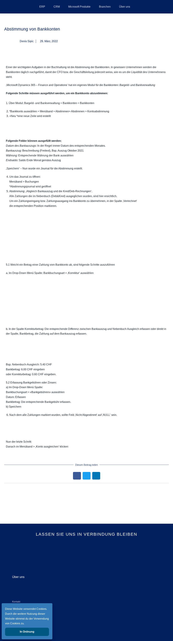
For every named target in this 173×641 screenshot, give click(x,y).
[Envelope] (98, 553)
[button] (77, 476)
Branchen (105, 6)
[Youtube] (86, 553)
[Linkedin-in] (75, 553)
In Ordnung (27, 631)
